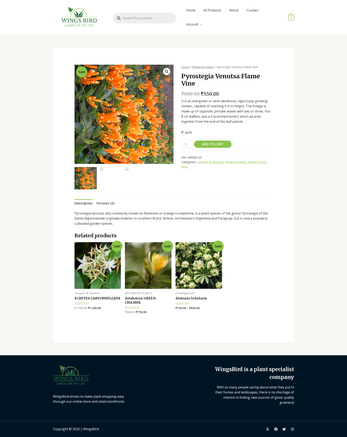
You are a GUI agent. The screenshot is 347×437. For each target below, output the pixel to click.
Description (84, 203)
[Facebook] (276, 429)
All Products (212, 10)
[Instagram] (292, 429)
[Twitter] (284, 429)
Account (192, 24)
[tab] (84, 203)
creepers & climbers (210, 162)
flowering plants (203, 67)
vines (184, 166)
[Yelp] (267, 429)
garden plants (257, 162)
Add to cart (213, 144)
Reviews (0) (105, 203)
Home (190, 10)
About (234, 10)
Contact (252, 10)
